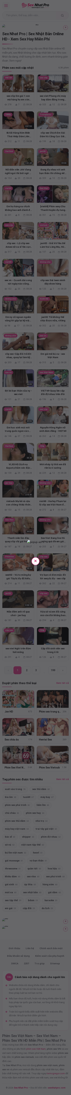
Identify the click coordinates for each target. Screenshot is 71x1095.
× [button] (35, 561)
